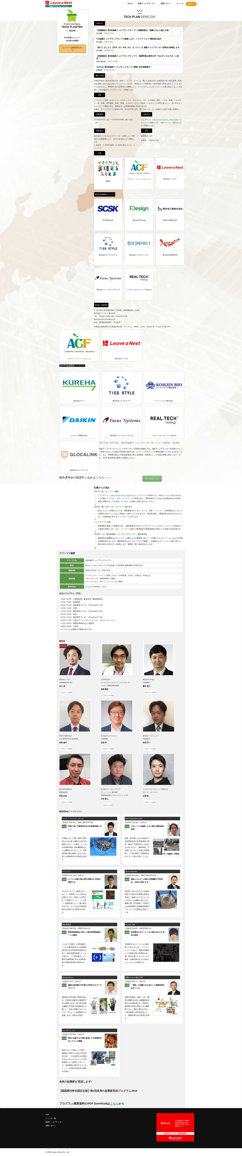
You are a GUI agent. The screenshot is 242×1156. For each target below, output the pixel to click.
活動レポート (166, 3)
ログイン (191, 4)
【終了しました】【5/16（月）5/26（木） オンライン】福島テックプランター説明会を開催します (138, 47)
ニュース (179, 3)
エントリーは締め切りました (72, 49)
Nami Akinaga (101, 61)
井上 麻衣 (99, 33)
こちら (87, 587)
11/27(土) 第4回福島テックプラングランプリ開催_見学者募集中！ (124, 67)
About (130, 3)
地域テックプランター (147, 3)
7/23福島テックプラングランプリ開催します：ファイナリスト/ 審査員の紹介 (128, 39)
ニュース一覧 (50, 1118)
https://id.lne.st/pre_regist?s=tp (165, 120)
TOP (47, 1115)
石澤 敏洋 (99, 70)
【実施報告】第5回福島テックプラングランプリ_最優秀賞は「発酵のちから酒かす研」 (133, 30)
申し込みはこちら (152, 479)
